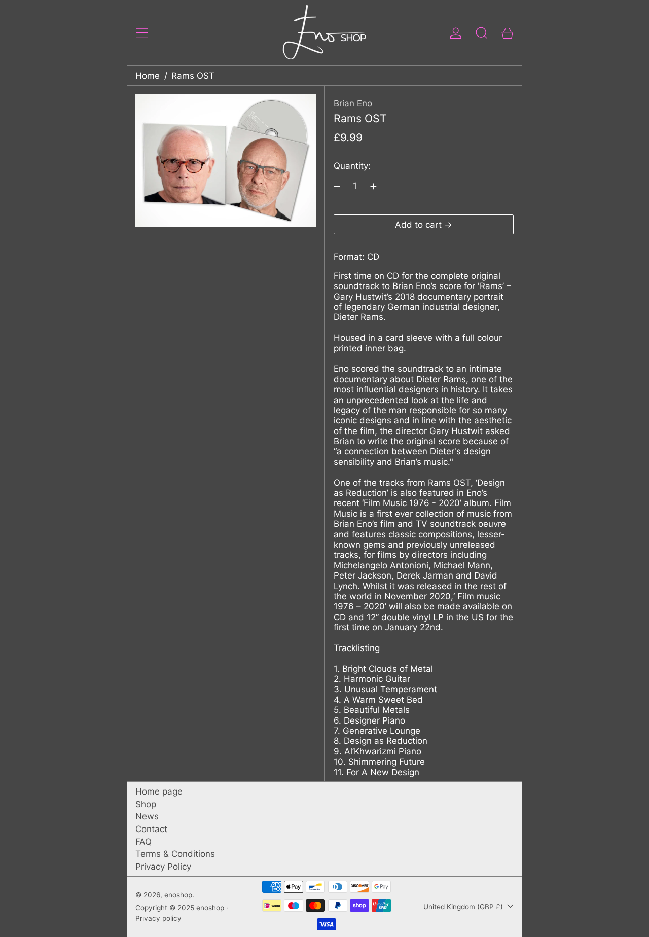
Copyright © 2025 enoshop (179, 908)
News (147, 816)
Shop (145, 804)
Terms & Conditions (175, 854)
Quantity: (352, 166)
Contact (151, 829)
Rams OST (192, 75)
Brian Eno (353, 103)
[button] (481, 33)
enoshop (178, 895)
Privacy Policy (163, 866)
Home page (159, 791)
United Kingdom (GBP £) (464, 907)
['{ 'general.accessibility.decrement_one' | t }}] (336, 186)
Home (147, 75)
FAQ (143, 842)
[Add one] (373, 186)
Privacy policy (158, 918)
